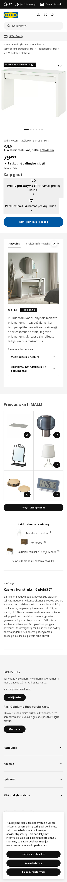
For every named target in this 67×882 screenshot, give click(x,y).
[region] (33, 92)
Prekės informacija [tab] (38, 243)
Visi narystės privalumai (17, 689)
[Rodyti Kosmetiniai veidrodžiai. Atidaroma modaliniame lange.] (19, 456)
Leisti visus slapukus (33, 854)
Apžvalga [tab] (14, 243)
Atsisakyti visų (33, 863)
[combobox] (32, 26)
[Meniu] (59, 15)
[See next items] (54, 243)
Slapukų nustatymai (33, 871)
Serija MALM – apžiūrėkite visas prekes (26, 140)
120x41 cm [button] (47, 150)
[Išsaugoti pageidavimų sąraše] (59, 66)
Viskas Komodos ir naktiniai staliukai (33, 561)
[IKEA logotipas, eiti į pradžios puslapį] (11, 15)
